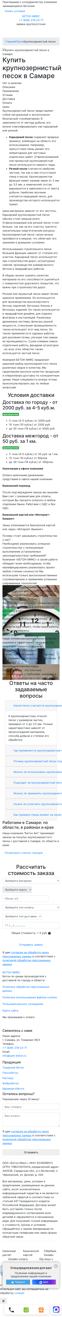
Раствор (7, 1078)
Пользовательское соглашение (22, 1004)
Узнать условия (15, 11)
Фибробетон (10, 1083)
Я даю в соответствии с (28, 958)
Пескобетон (10, 1072)
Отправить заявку (31, 944)
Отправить (31, 1152)
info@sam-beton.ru (14, 1055)
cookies (19, 1293)
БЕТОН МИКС (31, 16)
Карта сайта (10, 1010)
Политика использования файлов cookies (29, 997)
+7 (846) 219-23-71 (31, 20)
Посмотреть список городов (24, 852)
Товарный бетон (13, 1067)
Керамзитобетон (13, 1088)
